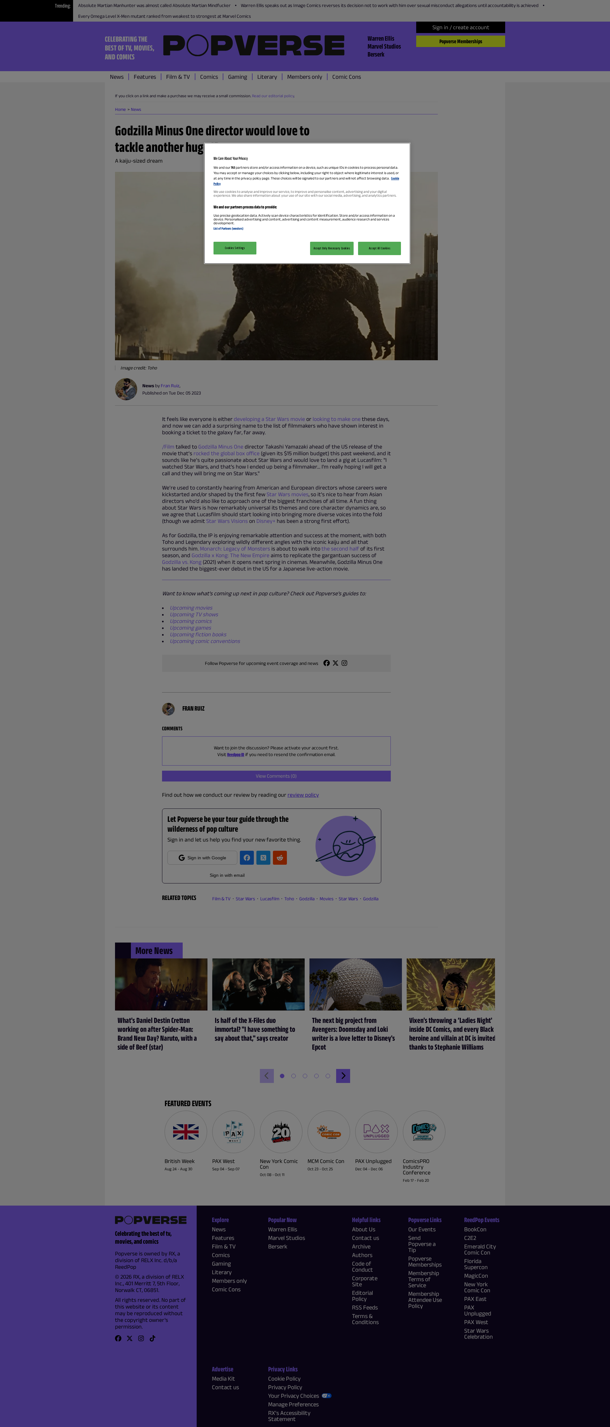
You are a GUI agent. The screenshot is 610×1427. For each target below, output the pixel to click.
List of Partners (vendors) (228, 228)
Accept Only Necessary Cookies (332, 248)
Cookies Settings (235, 248)
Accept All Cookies (379, 248)
